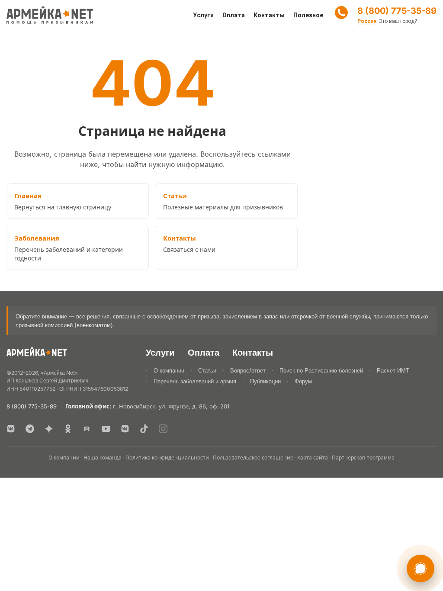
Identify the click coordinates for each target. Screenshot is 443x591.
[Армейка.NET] (36, 353)
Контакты (269, 15)
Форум (303, 381)
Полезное (308, 15)
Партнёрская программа (363, 457)
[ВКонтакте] (10, 428)
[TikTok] (144, 428)
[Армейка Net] (49, 16)
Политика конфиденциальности (167, 457)
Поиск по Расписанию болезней (321, 370)
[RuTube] (87, 428)
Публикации (265, 381)
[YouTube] (106, 428)
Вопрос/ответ (248, 370)
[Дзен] (49, 428)
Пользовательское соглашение (253, 457)
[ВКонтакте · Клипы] (125, 428)
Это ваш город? (398, 21)
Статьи (207, 370)
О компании (169, 370)
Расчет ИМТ (393, 370)
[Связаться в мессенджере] (420, 568)
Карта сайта (312, 457)
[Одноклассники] (68, 428)
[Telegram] (30, 428)
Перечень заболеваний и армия (195, 381)
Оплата (233, 15)
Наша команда (102, 457)
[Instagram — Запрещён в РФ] (163, 428)
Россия (366, 21)
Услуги (203, 15)
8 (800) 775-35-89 (397, 11)
